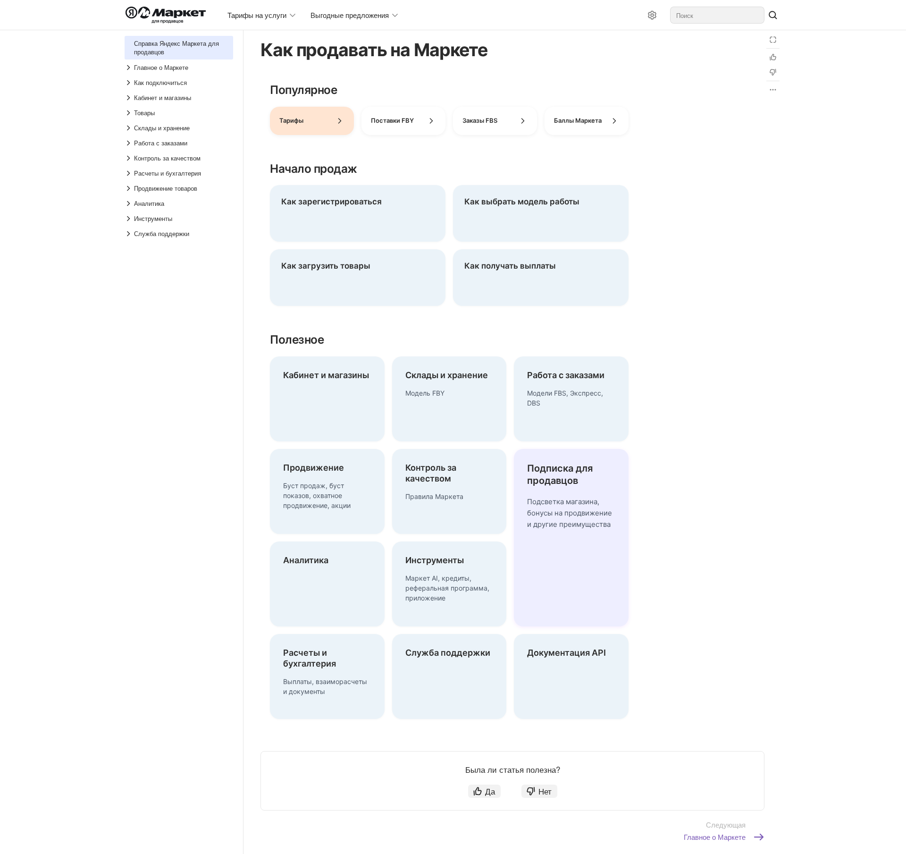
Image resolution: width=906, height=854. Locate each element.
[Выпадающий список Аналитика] (129, 203)
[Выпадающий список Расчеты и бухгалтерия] (129, 173)
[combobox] (717, 15)
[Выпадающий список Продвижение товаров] (129, 188)
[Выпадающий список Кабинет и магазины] (129, 97)
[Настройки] (652, 15)
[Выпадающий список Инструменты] (129, 218)
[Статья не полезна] (773, 72)
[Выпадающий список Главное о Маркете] (129, 67)
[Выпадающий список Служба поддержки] (129, 233)
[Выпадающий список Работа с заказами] (129, 143)
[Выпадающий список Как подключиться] (129, 82)
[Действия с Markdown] (773, 89)
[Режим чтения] (773, 39)
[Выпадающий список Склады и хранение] (129, 128)
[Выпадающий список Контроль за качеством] (129, 158)
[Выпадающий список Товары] (129, 113)
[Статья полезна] (773, 57)
